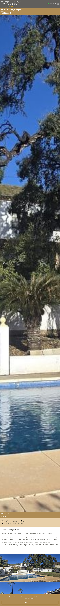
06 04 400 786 (53, 3)
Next (57, 263)
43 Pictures (5, 513)
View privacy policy (30, 598)
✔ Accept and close (30, 602)
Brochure (4, 516)
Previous (3, 263)
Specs (14, 523)
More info (20, 523)
